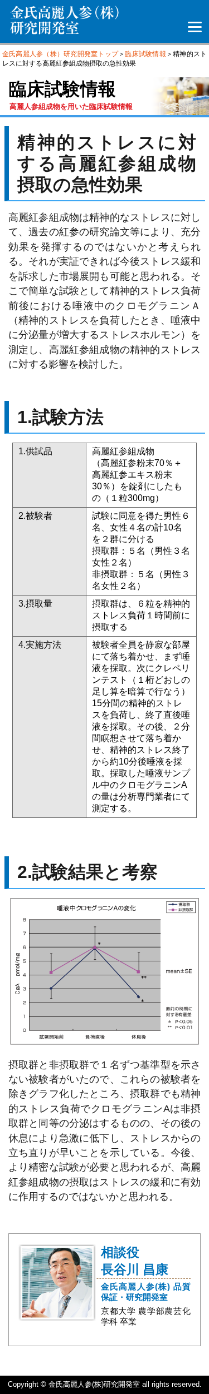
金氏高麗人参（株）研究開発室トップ (60, 54)
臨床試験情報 (145, 54)
